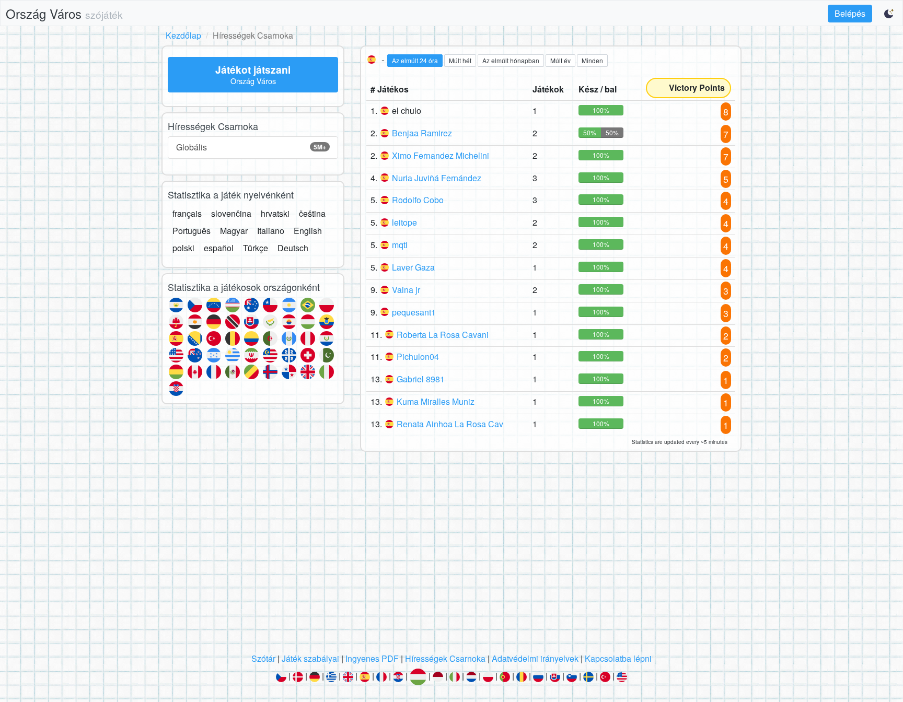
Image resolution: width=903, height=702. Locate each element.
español (219, 248)
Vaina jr (406, 290)
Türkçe (255, 248)
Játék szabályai (310, 658)
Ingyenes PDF (372, 658)
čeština (312, 213)
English (308, 231)
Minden (592, 60)
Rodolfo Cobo (418, 200)
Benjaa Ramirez (422, 133)
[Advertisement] (451, 555)
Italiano (270, 231)
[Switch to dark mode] (889, 14)
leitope (404, 222)
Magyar (234, 231)
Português (191, 231)
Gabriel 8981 (421, 379)
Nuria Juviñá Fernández (436, 178)
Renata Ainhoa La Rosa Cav (450, 424)
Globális (251, 147)
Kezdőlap (183, 35)
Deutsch (292, 248)
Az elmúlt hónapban (510, 60)
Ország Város (64, 13)
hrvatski (275, 213)
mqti (400, 245)
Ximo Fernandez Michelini (440, 155)
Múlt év (560, 60)
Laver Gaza (413, 267)
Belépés (850, 13)
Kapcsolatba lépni (618, 658)
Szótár (263, 658)
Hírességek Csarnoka (445, 658)
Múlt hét (460, 60)
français (187, 213)
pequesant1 (414, 312)
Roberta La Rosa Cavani (443, 335)
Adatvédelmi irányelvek (535, 658)
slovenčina (231, 213)
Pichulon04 (418, 356)
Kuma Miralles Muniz (435, 401)
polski (183, 248)
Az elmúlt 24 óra (415, 60)
